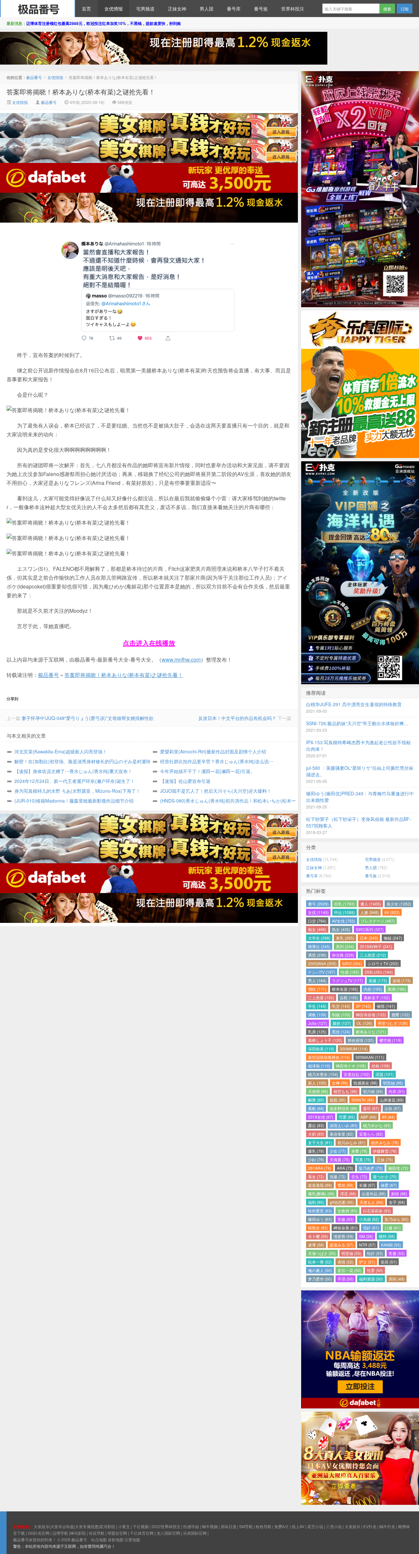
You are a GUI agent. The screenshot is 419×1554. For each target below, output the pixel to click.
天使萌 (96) (318, 1091)
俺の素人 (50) (320, 1270)
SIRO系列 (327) (370, 929)
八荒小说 (334, 1526)
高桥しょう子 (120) (325, 1040)
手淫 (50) (345, 1279)
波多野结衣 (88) (343, 1108)
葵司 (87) (371, 1108)
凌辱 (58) (316, 1244)
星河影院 (107, 1526)
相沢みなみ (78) (385, 1142)
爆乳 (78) (316, 1151)
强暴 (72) (338, 1176)
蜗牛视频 (210, 1526)
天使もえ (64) (371, 1202)
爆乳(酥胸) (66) (321, 1193)
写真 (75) (363, 1159)
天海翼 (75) (340, 1159)
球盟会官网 (117, 1533)
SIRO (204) (352, 963)
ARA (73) (345, 1168)
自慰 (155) (349, 997)
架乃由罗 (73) (371, 1168)
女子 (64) (397, 1202)
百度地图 (132, 1539)
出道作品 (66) (374, 1193)
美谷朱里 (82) (342, 1134)
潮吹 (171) (317, 989)
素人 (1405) (370, 904)
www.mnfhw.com (181, 659)
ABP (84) (368, 1117)
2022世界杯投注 (166, 1526)
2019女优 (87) (320, 1117)
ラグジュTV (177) (347, 980)
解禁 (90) (316, 1100)
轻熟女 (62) (318, 1227)
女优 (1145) (318, 912)
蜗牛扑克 (387, 1526)
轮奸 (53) (375, 1253)
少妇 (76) (316, 1159)
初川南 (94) (373, 1091)
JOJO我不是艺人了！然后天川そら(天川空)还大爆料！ (215, 790)
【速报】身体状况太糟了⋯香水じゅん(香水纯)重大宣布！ (73, 771)
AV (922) (392, 912)
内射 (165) (373, 989)
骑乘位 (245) (319, 946)
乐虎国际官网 (195, 1533)
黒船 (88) (316, 1108)
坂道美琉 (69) (320, 1185)
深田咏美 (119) (321, 1048)
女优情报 (113, 8)
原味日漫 (228, 1526)
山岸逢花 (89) (392, 1100)
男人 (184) (317, 980)
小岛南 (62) (369, 1219)
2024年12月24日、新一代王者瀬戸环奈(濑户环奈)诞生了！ (74, 781)
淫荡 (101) (384, 1074)
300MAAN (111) (369, 1057)
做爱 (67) (389, 1185)
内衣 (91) (397, 1091)
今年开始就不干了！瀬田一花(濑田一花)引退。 (207, 771)
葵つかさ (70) (385, 1176)
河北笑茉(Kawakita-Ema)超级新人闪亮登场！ (60, 751)
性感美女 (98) (365, 1083)
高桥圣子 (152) (377, 997)
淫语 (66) (348, 1193)
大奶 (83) (316, 1134)
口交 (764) (317, 921)
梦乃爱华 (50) (320, 1279)
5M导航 (246, 1526)
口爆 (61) (393, 1227)
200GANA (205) (322, 963)
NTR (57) (367, 1244)
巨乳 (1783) (344, 904)
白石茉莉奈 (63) (377, 1210)
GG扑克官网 (38, 1533)
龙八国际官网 (168, 1533)
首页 (86, 8)
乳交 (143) (341, 1006)
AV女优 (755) (343, 921)
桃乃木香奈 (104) (323, 1074)
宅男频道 (145, 8)
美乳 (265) (345, 938)
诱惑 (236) (317, 955)
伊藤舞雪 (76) (385, 1151)
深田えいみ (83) (343, 1125)
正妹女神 (177, 8)
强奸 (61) (371, 1227)
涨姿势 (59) (344, 1236)
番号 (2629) (318, 904)
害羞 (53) (397, 1253)
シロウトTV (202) (383, 963)
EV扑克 (369, 1526)
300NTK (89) (362, 1100)
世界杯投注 (292, 8)
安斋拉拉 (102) (357, 1074)
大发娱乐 (352, 1526)
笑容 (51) (389, 1262)
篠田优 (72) (398, 1168)
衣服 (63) (345, 1219)
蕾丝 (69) (345, 1185)
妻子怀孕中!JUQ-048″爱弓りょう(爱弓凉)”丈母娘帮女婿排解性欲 (88, 718)
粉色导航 (263, 1526)
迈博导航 (60, 1533)
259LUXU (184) (379, 972)
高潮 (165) (397, 989)
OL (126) (364, 1023)
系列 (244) (345, 946)
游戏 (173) (401, 980)
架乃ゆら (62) (397, 1219)
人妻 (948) (369, 912)
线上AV (298, 1526)
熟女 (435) (341, 929)
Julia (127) (317, 1023)
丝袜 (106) (381, 1065)
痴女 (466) (317, 929)
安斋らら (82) (371, 1134)
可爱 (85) (347, 1117)
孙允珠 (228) (343, 955)
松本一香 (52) (320, 1262)
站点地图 (99, 1539)
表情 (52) (345, 1262)
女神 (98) (340, 1083)
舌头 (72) (359, 1176)
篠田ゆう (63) (320, 1219)
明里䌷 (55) (351, 1253)
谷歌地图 (115, 1539)
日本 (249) (369, 938)
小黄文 (124, 1526)
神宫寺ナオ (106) (351, 1065)
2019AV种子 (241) (376, 946)
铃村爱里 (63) (320, 1210)
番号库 (234, 8)
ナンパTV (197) (321, 972)
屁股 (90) (338, 1100)
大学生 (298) (319, 938)
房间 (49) (397, 1279)
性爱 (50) (375, 1270)
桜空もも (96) (345, 1091)
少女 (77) (338, 1151)
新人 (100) (317, 1083)
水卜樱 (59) (318, 1236)
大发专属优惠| (87, 1526)
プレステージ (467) (378, 921)
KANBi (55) (391, 1244)
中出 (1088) (344, 912)
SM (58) (366, 1236)
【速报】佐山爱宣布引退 (185, 781)
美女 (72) (316, 1176)
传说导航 (96, 1533)
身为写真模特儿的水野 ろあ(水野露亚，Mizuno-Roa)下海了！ (77, 790)
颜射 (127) (342, 1023)
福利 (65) (316, 1202)
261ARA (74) (319, 1168)
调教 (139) (317, 1014)
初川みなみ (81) (351, 1142)
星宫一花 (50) (349, 1270)
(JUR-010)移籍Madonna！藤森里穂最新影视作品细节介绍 (74, 800)
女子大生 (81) (320, 1142)
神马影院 (78, 1533)
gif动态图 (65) (342, 1202)
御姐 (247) (393, 938)
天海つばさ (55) (322, 1253)
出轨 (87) (393, 1108)
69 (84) (388, 1117)
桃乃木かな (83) (377, 1125)
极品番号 (37, 8)
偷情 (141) (386, 1006)
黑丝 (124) (341, 1031)
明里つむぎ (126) (393, 1023)
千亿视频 (141, 1526)
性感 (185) (350, 972)
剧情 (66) (399, 1193)
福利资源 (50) (371, 1279)
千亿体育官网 (142, 1533)
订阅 (405, 8)
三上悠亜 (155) (321, 997)
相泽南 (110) (319, 1065)
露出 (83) (316, 1125)
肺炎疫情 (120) (361, 1040)
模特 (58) (387, 1236)
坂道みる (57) (342, 1244)
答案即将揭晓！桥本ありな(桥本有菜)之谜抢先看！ (81, 91)
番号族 (261, 8)
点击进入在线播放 (149, 643)
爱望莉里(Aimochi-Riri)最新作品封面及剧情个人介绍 (213, 751)
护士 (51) (367, 1262)
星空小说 (315, 1526)
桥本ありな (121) (371, 1031)
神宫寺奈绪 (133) (371, 1014)
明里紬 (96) (393, 1083)
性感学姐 (191, 1526)
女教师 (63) (347, 1210)
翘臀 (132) (401, 1014)
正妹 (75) (385, 1159)
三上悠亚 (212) (373, 955)
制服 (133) (341, 1014)
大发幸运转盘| (62, 1526)
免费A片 (281, 1526)
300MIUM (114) (354, 1048)
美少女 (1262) (399, 904)
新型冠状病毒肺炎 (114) (329, 1057)
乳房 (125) (317, 1031)
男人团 (206, 8)
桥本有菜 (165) (345, 989)
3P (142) (363, 1006)
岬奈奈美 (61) (345, 1227)
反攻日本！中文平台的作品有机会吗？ (237, 718)
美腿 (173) (378, 980)
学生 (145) (317, 1006)
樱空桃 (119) (390, 1040)
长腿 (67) (367, 1185)
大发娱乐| (42, 1526)
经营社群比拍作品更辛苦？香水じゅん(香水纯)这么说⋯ (216, 761)
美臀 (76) (359, 1151)
